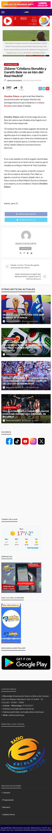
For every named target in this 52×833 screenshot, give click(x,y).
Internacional (11, 64)
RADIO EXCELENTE (14, 81)
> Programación (7, 800)
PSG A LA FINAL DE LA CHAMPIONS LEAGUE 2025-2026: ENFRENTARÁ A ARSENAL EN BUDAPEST (26, 414)
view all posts (25, 248)
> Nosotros (5, 807)
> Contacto (5, 793)
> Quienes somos (8, 814)
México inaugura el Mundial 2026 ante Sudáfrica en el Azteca (23, 316)
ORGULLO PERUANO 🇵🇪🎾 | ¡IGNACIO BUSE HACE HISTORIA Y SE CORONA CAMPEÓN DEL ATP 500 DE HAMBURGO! (25, 381)
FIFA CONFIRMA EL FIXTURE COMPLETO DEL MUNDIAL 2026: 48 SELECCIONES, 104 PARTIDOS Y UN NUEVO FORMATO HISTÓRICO (25, 346)
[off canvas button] (3, 12)
